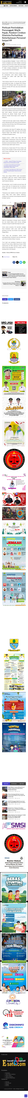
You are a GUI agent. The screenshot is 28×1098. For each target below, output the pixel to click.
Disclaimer (7, 1073)
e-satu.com (6, 1088)
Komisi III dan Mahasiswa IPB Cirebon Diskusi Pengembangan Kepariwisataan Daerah (13, 171)
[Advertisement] (14, 622)
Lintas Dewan (6, 256)
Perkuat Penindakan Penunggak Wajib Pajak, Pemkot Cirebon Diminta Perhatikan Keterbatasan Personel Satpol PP (14, 34)
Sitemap (7, 1081)
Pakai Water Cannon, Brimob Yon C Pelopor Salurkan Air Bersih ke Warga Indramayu (16, 788)
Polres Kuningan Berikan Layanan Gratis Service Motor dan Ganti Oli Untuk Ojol (16, 795)
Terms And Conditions (10, 1074)
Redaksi (7, 1084)
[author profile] (3, 44)
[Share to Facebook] (14, 262)
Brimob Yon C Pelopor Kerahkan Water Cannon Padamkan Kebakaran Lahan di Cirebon (17, 809)
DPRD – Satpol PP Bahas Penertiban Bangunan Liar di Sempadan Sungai (12, 162)
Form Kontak (8, 1083)
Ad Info (7, 1085)
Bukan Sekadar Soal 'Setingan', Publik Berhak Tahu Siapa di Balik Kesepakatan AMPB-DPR (17, 816)
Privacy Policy (8, 1075)
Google (5, 299)
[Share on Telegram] (20, 262)
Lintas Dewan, (18, 44)
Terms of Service (9, 1076)
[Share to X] (17, 262)
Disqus (10, 299)
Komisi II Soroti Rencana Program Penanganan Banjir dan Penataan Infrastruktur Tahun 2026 (12, 166)
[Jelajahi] (25, 2)
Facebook (17, 299)
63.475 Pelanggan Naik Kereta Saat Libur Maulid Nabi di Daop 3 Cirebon (16, 802)
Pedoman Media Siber (10, 1077)
